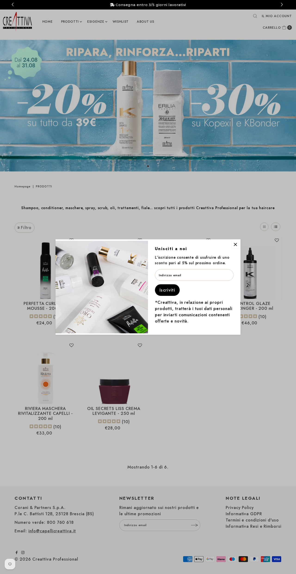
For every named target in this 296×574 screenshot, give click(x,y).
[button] (282, 4)
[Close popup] (235, 244)
